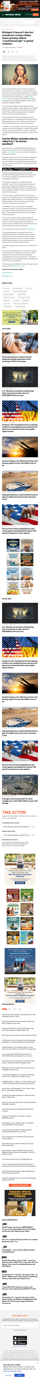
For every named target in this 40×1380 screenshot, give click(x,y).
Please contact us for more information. (13, 845)
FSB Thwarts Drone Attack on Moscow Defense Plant (19, 1035)
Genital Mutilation (9, 297)
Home (3, 29)
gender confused (15, 57)
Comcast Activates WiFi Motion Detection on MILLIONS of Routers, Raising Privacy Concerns (17, 1055)
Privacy (12, 1352)
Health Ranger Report (9, 1220)
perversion (34, 59)
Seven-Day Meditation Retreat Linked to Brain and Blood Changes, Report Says (18, 1022)
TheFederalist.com (7, 273)
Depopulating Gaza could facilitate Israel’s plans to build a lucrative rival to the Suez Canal (20, 497)
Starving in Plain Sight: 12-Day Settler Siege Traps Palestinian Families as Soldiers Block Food (18, 1029)
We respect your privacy (20, 1330)
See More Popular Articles (20, 1185)
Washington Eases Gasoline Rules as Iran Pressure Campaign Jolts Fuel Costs (18, 1068)
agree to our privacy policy (12, 1371)
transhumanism (32, 60)
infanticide (21, 59)
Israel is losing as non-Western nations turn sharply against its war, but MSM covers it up (20, 463)
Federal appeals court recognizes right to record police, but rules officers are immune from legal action (19, 1048)
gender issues (24, 57)
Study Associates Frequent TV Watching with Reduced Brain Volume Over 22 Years (17, 1130)
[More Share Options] (17, 52)
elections (28, 56)
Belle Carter (13, 422)
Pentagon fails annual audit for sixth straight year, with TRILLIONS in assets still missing (20, 801)
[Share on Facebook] (8, 52)
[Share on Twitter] (13, 52)
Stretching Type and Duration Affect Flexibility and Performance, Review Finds (18, 1172)
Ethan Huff (12, 47)
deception (22, 56)
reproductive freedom (15, 60)
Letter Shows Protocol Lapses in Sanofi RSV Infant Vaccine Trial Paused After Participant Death (18, 1062)
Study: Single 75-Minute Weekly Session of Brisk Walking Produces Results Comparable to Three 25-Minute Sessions (18, 1152)
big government (14, 56)
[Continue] (36, 1325)
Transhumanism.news (18, 266)
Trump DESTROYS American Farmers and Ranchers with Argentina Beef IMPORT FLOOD (19, 1288)
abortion (7, 56)
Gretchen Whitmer (13, 59)
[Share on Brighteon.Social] (4, 52)
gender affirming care (20, 291)
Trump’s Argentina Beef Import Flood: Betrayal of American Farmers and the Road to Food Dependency (19, 1165)
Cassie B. (12, 354)
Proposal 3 (5, 60)
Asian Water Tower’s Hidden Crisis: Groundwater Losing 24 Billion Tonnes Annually (18, 1124)
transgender (24, 60)
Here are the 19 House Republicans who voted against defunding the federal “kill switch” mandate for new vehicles (19, 531)
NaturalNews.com (7, 276)
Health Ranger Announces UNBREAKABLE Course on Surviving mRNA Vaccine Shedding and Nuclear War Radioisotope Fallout (18, 1229)
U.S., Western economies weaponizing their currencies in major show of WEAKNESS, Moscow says (18, 393)
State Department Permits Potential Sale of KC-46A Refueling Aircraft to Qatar (18, 1015)
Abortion (10, 29)
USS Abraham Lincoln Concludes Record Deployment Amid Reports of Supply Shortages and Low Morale (19, 1041)
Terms (16, 1352)
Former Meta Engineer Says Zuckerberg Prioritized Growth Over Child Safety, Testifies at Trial (18, 1075)
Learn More (8, 1375)
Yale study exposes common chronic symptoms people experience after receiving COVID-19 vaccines (17, 359)
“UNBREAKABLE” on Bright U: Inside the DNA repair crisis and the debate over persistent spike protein (19, 1082)
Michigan (27, 59)
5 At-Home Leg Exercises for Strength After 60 (17, 1159)
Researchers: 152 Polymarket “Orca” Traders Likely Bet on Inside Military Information (18, 1089)
